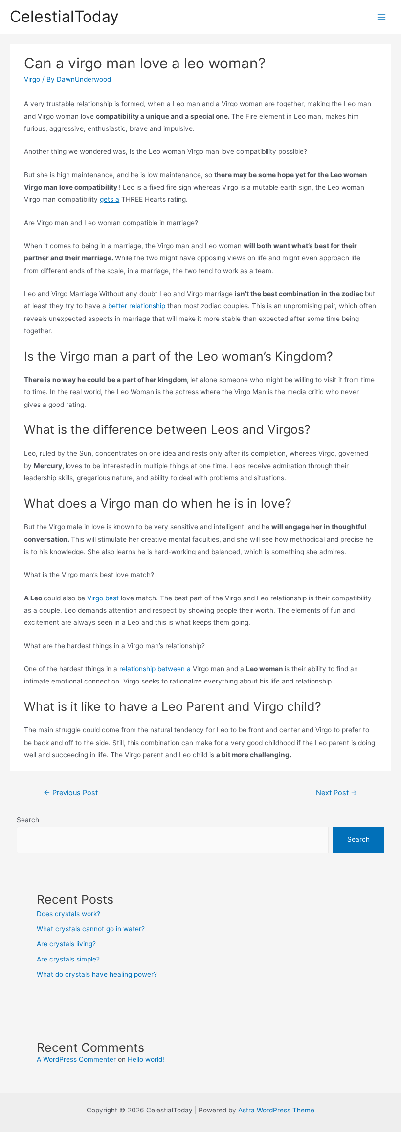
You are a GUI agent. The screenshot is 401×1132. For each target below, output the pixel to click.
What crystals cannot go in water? (91, 929)
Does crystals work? (68, 914)
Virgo (32, 79)
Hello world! (146, 1059)
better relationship (137, 306)
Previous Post (71, 793)
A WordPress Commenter (76, 1059)
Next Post (336, 793)
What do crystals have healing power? (97, 974)
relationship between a (156, 669)
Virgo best (104, 598)
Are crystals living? (66, 944)
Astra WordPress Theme (276, 1110)
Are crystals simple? (68, 959)
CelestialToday (64, 16)
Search (28, 820)
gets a (109, 199)
